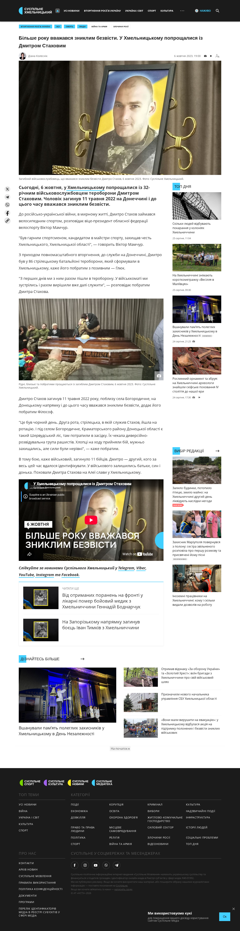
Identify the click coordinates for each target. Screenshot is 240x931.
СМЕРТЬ (69, 26)
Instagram (44, 574)
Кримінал (155, 804)
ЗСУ (58, 26)
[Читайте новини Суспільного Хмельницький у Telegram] (116, 865)
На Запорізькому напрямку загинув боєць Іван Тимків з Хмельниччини (101, 625)
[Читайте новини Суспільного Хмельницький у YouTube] (95, 865)
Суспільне (122, 885)
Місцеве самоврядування (122, 829)
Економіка (79, 811)
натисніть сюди (123, 889)
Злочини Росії (120, 26)
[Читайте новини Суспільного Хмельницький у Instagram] (85, 865)
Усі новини (72, 10)
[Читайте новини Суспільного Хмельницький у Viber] (106, 865)
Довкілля (78, 817)
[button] (7, 189)
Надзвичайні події (200, 811)
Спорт (152, 10)
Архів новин (28, 869)
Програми (26, 902)
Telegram (126, 567)
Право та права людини (83, 829)
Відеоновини (158, 844)
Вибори (153, 811)
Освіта (114, 811)
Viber (141, 567)
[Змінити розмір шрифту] (217, 56)
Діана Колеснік (37, 56)
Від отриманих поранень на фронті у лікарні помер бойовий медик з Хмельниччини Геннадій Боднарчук (102, 601)
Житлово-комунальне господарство (165, 819)
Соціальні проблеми (202, 837)
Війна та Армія (99, 26)
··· (182, 10)
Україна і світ (134, 10)
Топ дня (192, 844)
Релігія (114, 837)
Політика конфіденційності (41, 889)
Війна (23, 811)
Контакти (26, 863)
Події (75, 804)
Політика (78, 837)
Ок (224, 916)
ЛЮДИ (82, 26)
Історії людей (197, 827)
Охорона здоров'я (123, 817)
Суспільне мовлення (35, 876)
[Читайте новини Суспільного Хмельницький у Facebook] (74, 865)
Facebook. (71, 574)
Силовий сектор (161, 827)
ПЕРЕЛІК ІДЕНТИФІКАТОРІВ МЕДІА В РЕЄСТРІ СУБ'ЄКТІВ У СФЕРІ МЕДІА (39, 912)
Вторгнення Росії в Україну (102, 10)
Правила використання (37, 882)
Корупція (116, 804)
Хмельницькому (85, 187)
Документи (28, 895)
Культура (166, 10)
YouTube (26, 574)
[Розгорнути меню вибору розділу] (57, 10)
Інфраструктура (198, 817)
